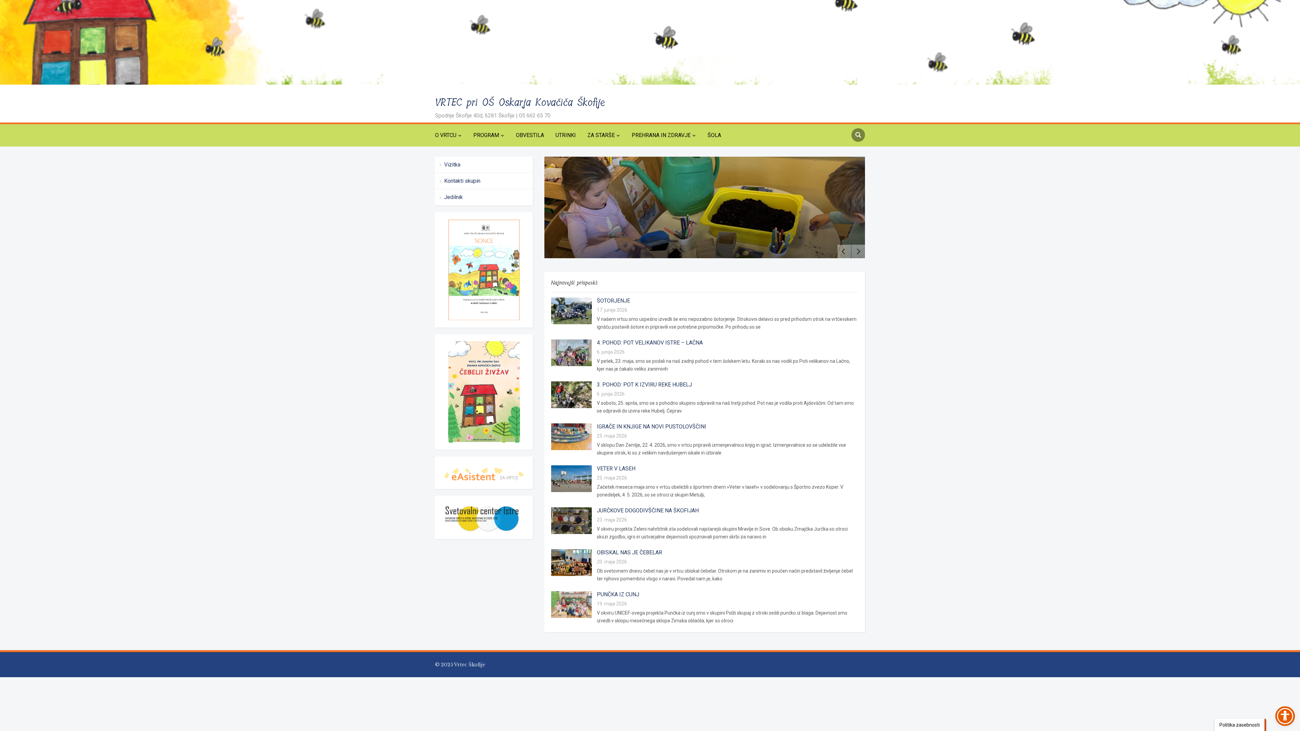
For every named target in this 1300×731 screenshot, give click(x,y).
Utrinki (566, 135)
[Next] (858, 251)
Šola (714, 135)
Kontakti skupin (462, 181)
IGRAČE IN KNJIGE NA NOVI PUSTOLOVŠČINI (651, 426)
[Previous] (844, 251)
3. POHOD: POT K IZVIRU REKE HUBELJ (644, 384)
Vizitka (452, 164)
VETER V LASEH (616, 468)
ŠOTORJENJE (613, 300)
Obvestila (530, 135)
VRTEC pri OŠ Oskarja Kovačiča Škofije (520, 102)
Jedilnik (453, 197)
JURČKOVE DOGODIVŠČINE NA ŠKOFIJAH (648, 510)
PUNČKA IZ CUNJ (618, 594)
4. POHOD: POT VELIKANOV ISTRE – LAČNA (650, 342)
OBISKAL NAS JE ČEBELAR (629, 552)
